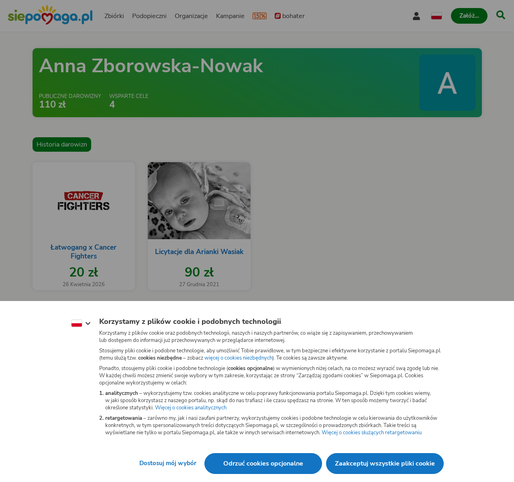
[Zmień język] (80, 323)
